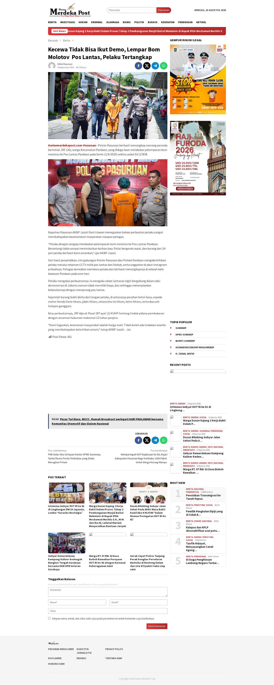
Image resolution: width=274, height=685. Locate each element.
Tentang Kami (113, 658)
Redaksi (81, 658)
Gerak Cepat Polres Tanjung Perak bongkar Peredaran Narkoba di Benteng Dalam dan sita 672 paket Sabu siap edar (147, 562)
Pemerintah (192, 492)
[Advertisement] (107, 374)
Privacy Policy (114, 649)
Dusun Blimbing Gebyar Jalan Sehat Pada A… (201, 439)
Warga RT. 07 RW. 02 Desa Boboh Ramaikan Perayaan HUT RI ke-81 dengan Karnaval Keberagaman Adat (107, 561)
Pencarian (163, 10)
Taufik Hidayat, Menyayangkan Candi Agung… (199, 547)
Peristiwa (199, 505)
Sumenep (181, 328)
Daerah (181, 403)
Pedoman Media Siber (61, 649)
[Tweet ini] (147, 65)
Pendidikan (217, 431)
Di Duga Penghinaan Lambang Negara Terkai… (202, 561)
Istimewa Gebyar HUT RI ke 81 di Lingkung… (190, 408)
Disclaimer (55, 658)
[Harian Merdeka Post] (70, 9)
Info (210, 447)
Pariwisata (189, 450)
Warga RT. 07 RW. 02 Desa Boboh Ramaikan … (203, 471)
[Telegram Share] (155, 65)
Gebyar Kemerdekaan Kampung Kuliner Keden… (203, 455)
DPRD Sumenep (184, 334)
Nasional (218, 447)
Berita (173, 403)
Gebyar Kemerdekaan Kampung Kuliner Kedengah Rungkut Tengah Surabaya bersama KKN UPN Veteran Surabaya (65, 562)
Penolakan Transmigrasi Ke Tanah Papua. (203, 497)
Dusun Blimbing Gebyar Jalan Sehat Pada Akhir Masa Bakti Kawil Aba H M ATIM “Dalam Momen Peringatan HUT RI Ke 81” (148, 512)
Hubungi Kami (56, 663)
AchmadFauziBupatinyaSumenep (195, 347)
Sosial (203, 417)
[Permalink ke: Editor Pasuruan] (52, 65)
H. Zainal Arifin (185, 353)
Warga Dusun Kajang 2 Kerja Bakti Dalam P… (204, 422)
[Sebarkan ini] (138, 65)
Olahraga (204, 431)
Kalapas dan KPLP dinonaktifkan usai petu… (203, 529)
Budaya (194, 447)
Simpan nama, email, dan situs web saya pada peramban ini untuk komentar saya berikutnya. (103, 618)
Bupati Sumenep (185, 340)
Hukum (197, 521)
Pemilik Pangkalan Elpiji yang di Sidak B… (204, 513)
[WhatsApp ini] (163, 65)
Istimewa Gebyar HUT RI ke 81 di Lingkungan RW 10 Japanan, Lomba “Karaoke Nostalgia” (66, 509)
